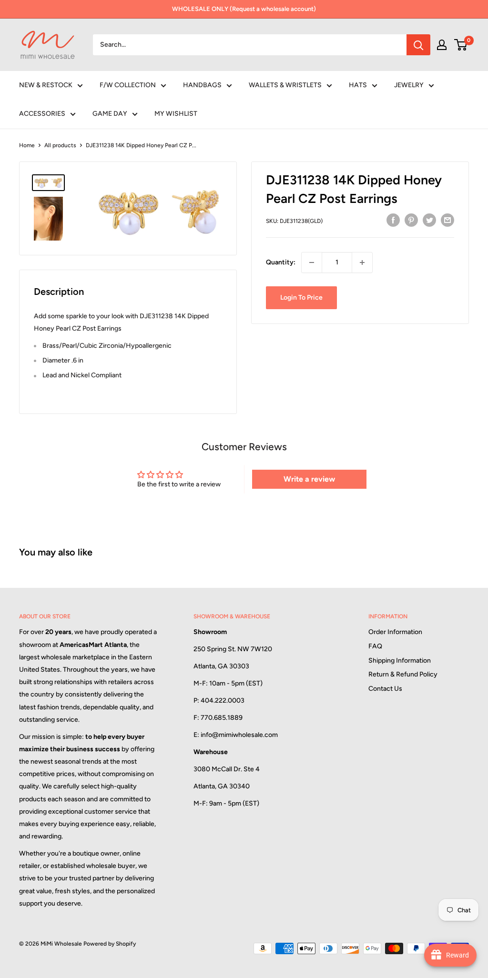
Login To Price (301, 297)
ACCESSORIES (42, 114)
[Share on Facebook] (393, 220)
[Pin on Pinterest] (411, 220)
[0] (461, 44)
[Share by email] (447, 220)
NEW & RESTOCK (45, 85)
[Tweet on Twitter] (429, 220)
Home (27, 145)
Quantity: (280, 262)
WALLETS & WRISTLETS (285, 85)
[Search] (418, 44)
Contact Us (385, 689)
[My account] (442, 45)
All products (60, 145)
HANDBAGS (202, 85)
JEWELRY (409, 85)
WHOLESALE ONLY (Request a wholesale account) (244, 8)
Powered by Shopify (109, 943)
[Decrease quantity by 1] (312, 262)
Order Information (395, 632)
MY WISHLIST (175, 114)
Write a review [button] (309, 479)
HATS (358, 85)
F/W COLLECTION (128, 85)
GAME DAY (109, 114)
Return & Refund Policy (402, 674)
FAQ (375, 646)
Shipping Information (399, 660)
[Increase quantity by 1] (362, 262)
